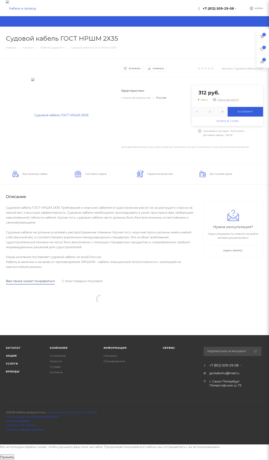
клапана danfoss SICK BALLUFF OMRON (71, 412)
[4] (209, 68)
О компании (58, 355)
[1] (198, 68)
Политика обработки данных (25, 429)
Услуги (12, 363)
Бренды (12, 371)
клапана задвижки (18, 421)
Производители (114, 361)
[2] (202, 68)
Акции (11, 355)
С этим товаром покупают (82, 281)
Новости (56, 361)
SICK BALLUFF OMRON (21, 425)
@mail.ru (232, 373)
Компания (58, 347)
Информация (115, 347)
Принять (7, 457)
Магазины (110, 355)
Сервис (169, 347)
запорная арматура (45, 416)
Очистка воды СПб (18, 416)
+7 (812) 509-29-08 (218, 8)
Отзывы (55, 366)
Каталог (13, 347)
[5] (212, 68)
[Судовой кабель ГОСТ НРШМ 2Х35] (60, 115)
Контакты (56, 372)
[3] (205, 68)
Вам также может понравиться (30, 281)
